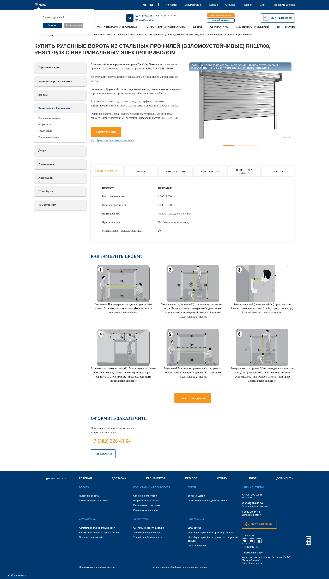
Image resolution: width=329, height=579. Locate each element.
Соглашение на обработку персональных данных (179, 567)
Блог (262, 4)
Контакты (171, 4)
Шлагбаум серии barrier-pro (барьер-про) (211, 532)
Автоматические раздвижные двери (208, 500)
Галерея (247, 4)
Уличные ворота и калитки (116, 26)
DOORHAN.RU (250, 547)
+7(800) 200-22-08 (252, 494)
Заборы (43, 94)
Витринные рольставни (146, 500)
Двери (197, 26)
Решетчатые (45, 130)
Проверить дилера (284, 4)
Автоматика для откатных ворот (97, 527)
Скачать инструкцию (193, 398)
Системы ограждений (252, 26)
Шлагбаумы (286, 26)
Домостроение (47, 204)
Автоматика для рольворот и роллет (99, 532)
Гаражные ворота (49, 67)
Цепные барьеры (197, 545)
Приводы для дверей (91, 537)
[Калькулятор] (308, 541)
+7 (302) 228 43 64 (111, 441)
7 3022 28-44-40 (251, 511)
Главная (85, 478)
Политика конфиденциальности (97, 567)
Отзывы (230, 4)
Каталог (191, 478)
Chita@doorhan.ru (252, 563)
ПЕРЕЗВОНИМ (103, 453)
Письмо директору (252, 552)
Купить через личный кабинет (115, 140)
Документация (193, 4)
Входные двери (196, 495)
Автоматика (219, 26)
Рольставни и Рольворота (165, 26)
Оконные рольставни (145, 495)
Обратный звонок (281, 18)
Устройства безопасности (147, 537)
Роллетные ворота (48, 137)
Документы (284, 478)
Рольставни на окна (49, 118)
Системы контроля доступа (148, 527)
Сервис (213, 4)
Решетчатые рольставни (147, 505)
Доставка (119, 478)
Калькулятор (155, 478)
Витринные (44, 124)
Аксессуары (45, 177)
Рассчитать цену (106, 131)
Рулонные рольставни (145, 510)
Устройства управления (146, 532)
